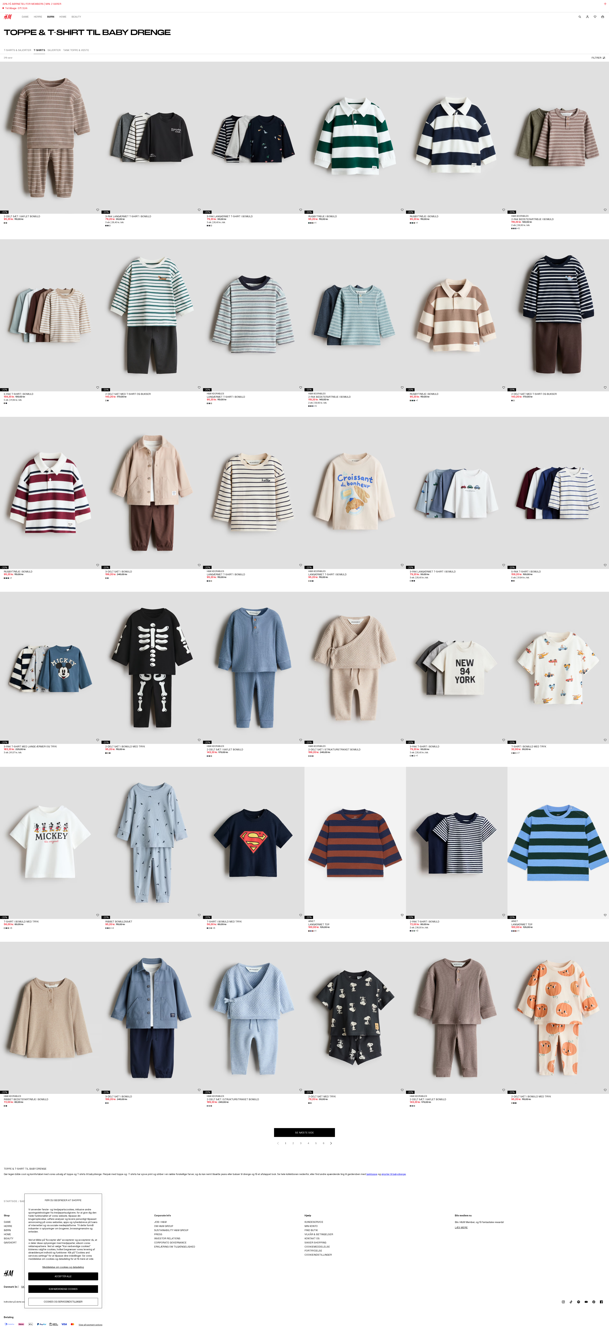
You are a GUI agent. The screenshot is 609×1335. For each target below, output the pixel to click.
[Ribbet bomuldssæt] (152, 843)
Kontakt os (312, 1238)
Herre (38, 16)
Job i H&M (160, 1222)
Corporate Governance (170, 1242)
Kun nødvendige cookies (63, 1289)
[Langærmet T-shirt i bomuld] (253, 315)
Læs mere (461, 1227)
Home (62, 16)
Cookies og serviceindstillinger (63, 1301)
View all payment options (90, 1325)
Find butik (311, 1230)
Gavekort (10, 1242)
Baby (23, 1201)
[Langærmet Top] (355, 843)
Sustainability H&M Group (171, 1230)
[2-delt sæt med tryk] (355, 1018)
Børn (50, 16)
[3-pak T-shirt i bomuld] (457, 668)
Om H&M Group (163, 1226)
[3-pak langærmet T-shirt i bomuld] (152, 138)
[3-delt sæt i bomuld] (152, 493)
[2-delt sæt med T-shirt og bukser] (152, 315)
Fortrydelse (313, 1250)
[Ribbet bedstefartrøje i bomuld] (51, 1018)
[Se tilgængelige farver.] (6, 223)
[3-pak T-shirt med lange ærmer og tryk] (51, 668)
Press (158, 1234)
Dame (25, 16)
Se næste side (304, 1132)
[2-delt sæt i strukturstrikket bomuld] (355, 668)
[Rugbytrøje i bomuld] (355, 138)
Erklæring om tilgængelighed (174, 1246)
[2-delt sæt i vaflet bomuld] (51, 138)
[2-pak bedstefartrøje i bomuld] (558, 138)
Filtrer (596, 57)
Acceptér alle (63, 1276)
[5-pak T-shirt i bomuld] (51, 315)
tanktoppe (371, 1174)
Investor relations (167, 1238)
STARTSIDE (10, 1201)
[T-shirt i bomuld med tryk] (558, 668)
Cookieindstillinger (318, 1254)
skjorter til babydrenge (393, 1174)
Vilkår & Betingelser (318, 1234)
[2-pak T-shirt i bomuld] (457, 843)
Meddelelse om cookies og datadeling (63, 1267)
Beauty (76, 16)
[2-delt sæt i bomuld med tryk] (152, 668)
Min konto (311, 1226)
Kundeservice (313, 1222)
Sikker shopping (315, 1242)
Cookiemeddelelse (317, 1246)
